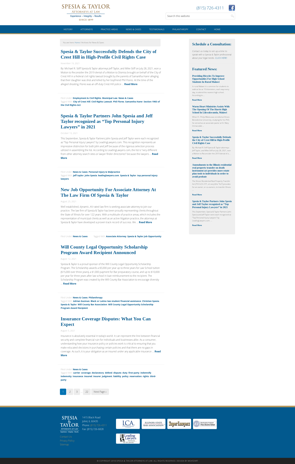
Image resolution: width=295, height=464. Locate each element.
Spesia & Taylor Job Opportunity (144, 236)
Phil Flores (118, 101)
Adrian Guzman (81, 301)
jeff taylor (78, 175)
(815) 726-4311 (98, 425)
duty (124, 372)
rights (146, 376)
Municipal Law (109, 98)
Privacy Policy (67, 440)
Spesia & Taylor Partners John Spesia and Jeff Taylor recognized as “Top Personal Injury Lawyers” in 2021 (107, 121)
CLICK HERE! (221, 57)
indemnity (66, 376)
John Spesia (91, 175)
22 (86, 391)
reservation (136, 376)
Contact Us (66, 436)
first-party (133, 372)
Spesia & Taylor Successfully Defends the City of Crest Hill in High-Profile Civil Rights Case (211, 140)
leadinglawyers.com (108, 175)
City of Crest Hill (81, 101)
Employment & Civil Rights (87, 98)
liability (117, 376)
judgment (107, 376)
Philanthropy (95, 297)
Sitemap (64, 444)
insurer (97, 376)
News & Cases (125, 98)
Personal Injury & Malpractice (104, 171)
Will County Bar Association (92, 304)
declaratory (98, 372)
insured (88, 376)
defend (108, 372)
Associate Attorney (116, 236)
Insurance (78, 376)
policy (125, 376)
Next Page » (100, 391)
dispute (117, 372)
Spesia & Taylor (86, 12)
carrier (76, 372)
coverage (86, 372)
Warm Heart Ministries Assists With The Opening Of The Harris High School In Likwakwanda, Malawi (211, 109)
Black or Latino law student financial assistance (116, 301)
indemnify (145, 372)
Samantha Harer (134, 101)
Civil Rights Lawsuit (101, 101)
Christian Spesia (150, 301)
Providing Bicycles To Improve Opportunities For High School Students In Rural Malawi (208, 79)
